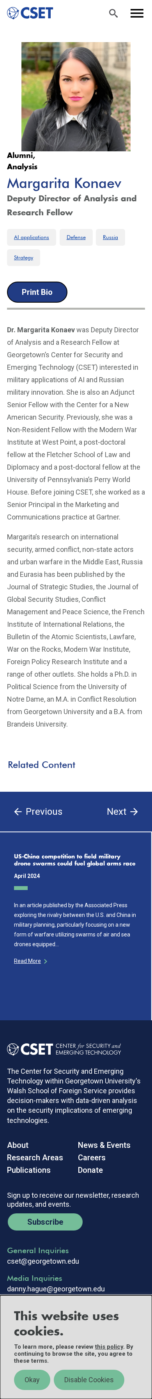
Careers (92, 1157)
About (17, 1145)
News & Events (104, 1145)
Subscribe (45, 1222)
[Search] (113, 13)
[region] (76, 1347)
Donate (90, 1170)
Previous (44, 811)
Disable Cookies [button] (89, 1380)
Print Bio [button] (37, 292)
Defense (76, 237)
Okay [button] (32, 1380)
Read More (27, 961)
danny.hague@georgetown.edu (56, 1289)
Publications (29, 1170)
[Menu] (137, 13)
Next (116, 811)
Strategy (23, 257)
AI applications (31, 237)
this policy (109, 1346)
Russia (110, 237)
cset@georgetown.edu (43, 1261)
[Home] (26, 13)
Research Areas (35, 1157)
